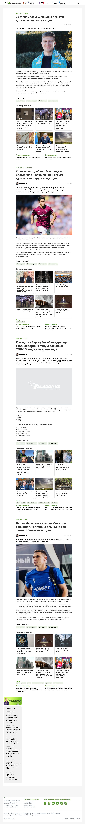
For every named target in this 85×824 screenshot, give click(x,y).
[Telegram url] (57, 795)
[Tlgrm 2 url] (66, 795)
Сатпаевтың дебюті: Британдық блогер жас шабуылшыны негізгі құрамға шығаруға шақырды (28, 501)
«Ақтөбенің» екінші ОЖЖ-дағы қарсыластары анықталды (58, 158)
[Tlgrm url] (62, 795)
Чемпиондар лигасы (44, 495)
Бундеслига (48, 3)
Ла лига (55, 2)
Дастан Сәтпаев (21, 321)
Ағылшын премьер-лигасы (11, 794)
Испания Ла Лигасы (9, 796)
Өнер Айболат (23, 183)
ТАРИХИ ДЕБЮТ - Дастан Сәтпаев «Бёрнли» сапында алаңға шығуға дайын (28, 327)
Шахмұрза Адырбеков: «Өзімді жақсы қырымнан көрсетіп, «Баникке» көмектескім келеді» (13, 722)
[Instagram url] (49, 796)
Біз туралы (66, 811)
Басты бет (19, 13)
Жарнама (78, 811)
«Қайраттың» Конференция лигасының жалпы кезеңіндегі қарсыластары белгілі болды (13, 758)
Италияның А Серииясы (11, 799)
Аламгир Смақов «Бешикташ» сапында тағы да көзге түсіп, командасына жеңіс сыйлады (58, 681)
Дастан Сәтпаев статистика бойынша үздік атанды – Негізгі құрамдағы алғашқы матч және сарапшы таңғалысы (12, 710)
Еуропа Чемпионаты (29, 799)
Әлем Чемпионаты (29, 797)
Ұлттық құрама (31, 2)
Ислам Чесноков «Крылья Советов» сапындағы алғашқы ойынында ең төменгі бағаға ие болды (58, 500)
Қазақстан (54, 495)
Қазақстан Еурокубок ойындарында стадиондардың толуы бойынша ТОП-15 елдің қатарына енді (58, 328)
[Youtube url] (53, 795)
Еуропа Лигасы (28, 796)
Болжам (71, 3)
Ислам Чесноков (58, 675)
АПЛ (41, 3)
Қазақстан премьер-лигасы (12, 792)
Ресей (28, 675)
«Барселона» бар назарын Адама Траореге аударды (28, 158)
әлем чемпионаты (32, 495)
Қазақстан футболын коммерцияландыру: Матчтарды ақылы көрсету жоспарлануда (12, 733)
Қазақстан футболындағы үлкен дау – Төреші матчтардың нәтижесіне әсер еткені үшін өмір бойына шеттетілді (13, 745)
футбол (23, 495)
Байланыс (72, 811)
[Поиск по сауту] (78, 2)
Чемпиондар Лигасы (30, 794)
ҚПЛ (26, 3)
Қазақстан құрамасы (38, 675)
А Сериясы (63, 2)
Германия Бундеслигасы (11, 797)
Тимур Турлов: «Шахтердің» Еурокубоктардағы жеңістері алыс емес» (12, 769)
